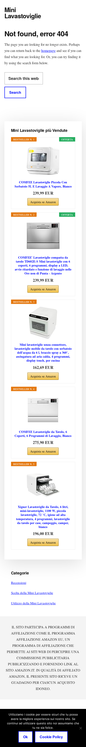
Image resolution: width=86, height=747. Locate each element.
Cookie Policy (51, 736)
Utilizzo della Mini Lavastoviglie (33, 603)
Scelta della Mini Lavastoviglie (32, 593)
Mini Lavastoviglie (22, 12)
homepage (48, 50)
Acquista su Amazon (43, 202)
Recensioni (18, 582)
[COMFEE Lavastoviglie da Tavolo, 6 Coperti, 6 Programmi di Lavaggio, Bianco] (43, 410)
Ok (25, 736)
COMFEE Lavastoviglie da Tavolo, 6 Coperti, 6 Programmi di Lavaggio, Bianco (43, 434)
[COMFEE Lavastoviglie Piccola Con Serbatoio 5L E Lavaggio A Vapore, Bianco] (43, 160)
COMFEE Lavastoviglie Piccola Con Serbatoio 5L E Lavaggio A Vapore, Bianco (43, 184)
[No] (80, 728)
